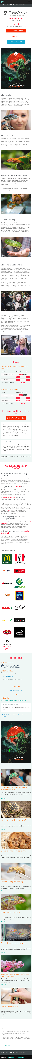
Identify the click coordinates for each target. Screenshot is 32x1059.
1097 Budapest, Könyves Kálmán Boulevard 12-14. (13, 700)
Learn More (16, 36)
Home (2, 4)
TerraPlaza (7, 1045)
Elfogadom (11, 1057)
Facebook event (16, 42)
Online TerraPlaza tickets (16, 418)
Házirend (16, 694)
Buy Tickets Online (16, 31)
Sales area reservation (16, 690)
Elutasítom (21, 1057)
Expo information (10, 4)
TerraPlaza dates (16, 686)
